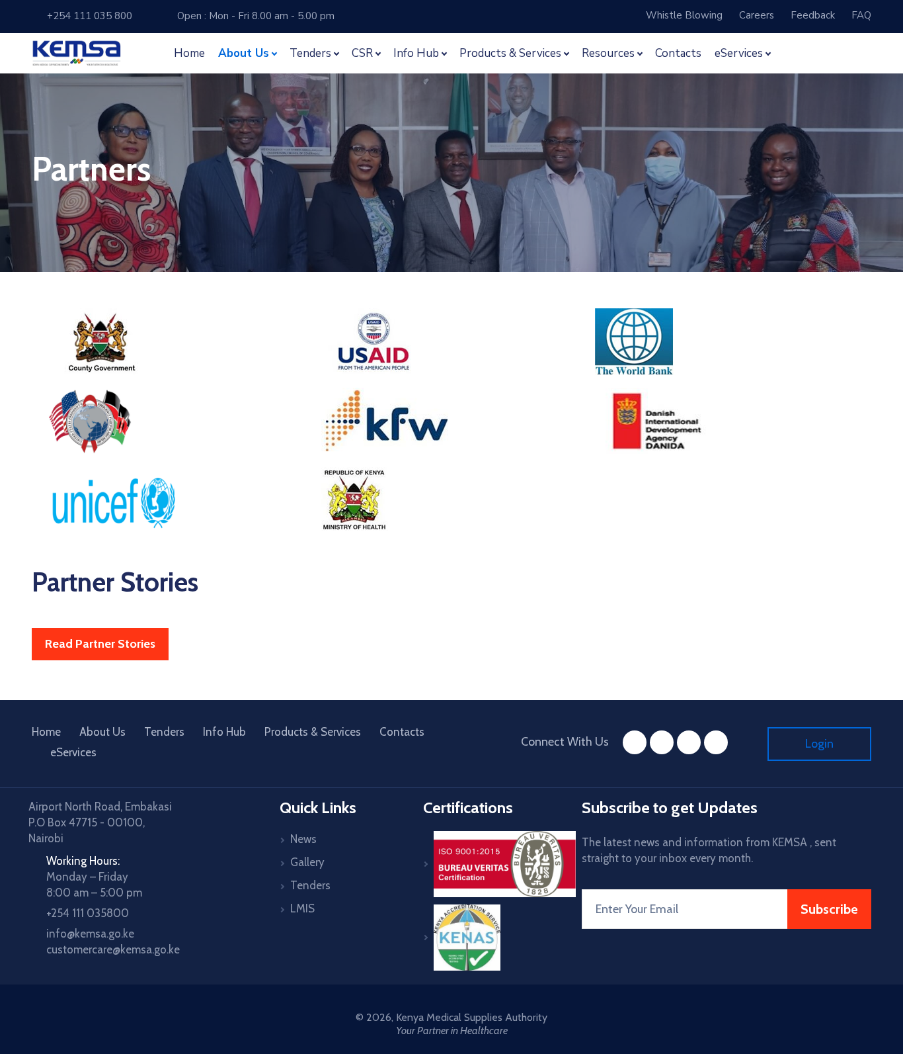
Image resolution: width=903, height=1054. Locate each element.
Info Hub (224, 731)
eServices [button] (739, 53)
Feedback (813, 15)
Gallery (307, 862)
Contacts (678, 53)
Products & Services (312, 731)
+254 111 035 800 (86, 15)
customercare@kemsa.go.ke (113, 949)
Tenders (164, 731)
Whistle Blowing (684, 15)
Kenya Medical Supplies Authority (471, 1017)
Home (189, 53)
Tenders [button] (310, 53)
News (303, 839)
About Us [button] (243, 53)
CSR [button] (362, 53)
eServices (73, 752)
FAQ (861, 15)
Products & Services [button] (510, 53)
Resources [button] (608, 53)
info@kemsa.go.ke (90, 933)
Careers (756, 15)
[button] (795, 53)
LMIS (302, 908)
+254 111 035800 (87, 913)
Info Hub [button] (416, 53)
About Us (102, 731)
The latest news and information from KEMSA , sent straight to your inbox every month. (709, 850)
